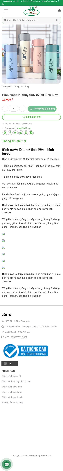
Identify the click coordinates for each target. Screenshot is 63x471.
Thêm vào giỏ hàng (44, 108)
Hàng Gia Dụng (22, 86)
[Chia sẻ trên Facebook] (10, 132)
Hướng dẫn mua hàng (12, 402)
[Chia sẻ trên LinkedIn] (31, 132)
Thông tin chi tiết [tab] (14, 141)
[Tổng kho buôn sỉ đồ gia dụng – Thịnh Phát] (31, 11)
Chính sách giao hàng (11, 386)
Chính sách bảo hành (11, 392)
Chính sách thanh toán (12, 397)
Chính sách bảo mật (11, 376)
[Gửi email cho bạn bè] (20, 132)
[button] (6, 11)
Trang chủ (7, 86)
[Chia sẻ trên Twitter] (15, 132)
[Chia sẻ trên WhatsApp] (4, 132)
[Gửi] (57, 20)
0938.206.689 (33, 117)
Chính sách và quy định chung (15, 381)
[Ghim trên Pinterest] (26, 132)
